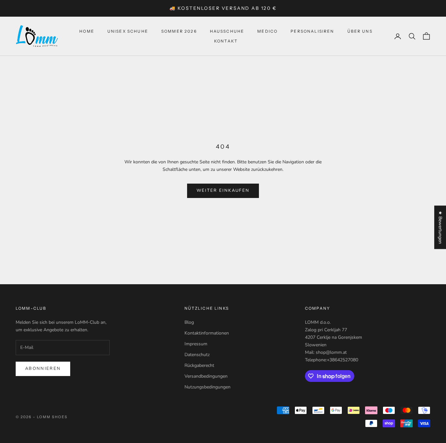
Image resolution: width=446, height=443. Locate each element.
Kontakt (226, 41)
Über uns (360, 31)
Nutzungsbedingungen (207, 387)
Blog (189, 322)
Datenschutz (197, 355)
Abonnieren (43, 368)
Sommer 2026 (179, 31)
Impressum (195, 344)
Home (86, 31)
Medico (267, 31)
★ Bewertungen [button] (440, 227)
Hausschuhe (227, 31)
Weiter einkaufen (223, 190)
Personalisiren (312, 31)
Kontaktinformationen (206, 333)
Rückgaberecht (199, 365)
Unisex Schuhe (127, 31)
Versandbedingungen (206, 376)
